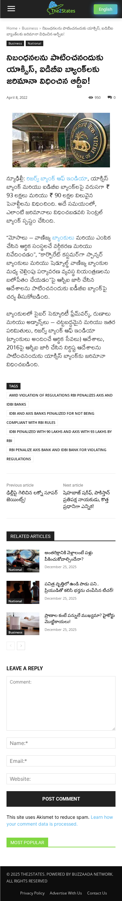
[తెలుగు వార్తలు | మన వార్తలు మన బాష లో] (61, 8)
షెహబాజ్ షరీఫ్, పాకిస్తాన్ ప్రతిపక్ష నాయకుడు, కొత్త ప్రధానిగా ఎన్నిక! (86, 499)
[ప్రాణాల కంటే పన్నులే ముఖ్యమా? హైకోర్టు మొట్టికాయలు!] (23, 623)
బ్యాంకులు (63, 237)
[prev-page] (11, 646)
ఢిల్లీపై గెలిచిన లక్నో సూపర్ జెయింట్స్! (32, 496)
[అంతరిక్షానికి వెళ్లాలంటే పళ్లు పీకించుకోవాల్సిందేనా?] (23, 561)
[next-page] (21, 646)
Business (30, 28)
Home (12, 28)
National (34, 43)
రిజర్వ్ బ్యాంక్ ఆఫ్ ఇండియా (57, 178)
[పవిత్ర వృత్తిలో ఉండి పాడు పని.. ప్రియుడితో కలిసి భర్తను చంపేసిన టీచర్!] (23, 592)
